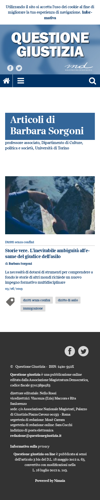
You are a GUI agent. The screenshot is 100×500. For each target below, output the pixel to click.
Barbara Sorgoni (20, 263)
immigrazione (33, 308)
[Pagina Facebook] (10, 67)
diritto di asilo (68, 300)
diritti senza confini (36, 300)
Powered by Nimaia (50, 480)
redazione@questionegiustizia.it (36, 435)
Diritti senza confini (19, 242)
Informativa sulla (29, 446)
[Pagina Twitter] (19, 67)
